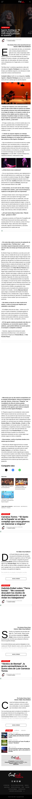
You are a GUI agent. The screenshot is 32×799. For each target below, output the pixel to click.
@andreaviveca (25, 45)
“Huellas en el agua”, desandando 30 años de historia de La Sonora (20, 487)
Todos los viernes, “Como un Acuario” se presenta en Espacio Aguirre (7, 500)
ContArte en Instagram (15, 791)
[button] (8, 163)
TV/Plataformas (12, 789)
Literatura (6, 785)
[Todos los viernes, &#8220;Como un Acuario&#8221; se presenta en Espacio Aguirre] (7, 494)
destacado (17, 506)
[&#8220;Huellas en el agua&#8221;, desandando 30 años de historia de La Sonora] (21, 481)
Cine (23, 787)
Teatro (27, 787)
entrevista (24, 506)
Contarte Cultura (11, 40)
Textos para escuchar (17, 785)
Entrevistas (21, 789)
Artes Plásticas (15, 787)
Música (4, 507)
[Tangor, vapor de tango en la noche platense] (7, 481)
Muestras (7, 787)
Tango (8, 507)
